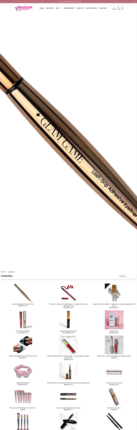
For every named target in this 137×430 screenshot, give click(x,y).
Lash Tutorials (91, 8)
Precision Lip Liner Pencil (114, 383)
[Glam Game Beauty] (24, 8)
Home (42, 8)
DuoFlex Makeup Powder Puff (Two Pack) (23, 356)
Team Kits (80, 8)
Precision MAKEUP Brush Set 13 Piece (23, 408)
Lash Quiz (103, 8)
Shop (57, 8)
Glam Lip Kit (114, 331)
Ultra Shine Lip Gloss (23, 331)
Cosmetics (11, 272)
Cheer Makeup (69, 8)
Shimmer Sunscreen (114, 408)
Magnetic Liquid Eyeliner (68, 331)
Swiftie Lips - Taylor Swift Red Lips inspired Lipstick (114, 356)
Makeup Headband (22, 383)
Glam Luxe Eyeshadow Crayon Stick (68, 408)
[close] (135, 2)
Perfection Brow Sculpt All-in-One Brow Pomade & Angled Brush (68, 383)
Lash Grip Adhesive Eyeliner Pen (23, 304)
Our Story (49, 8)
